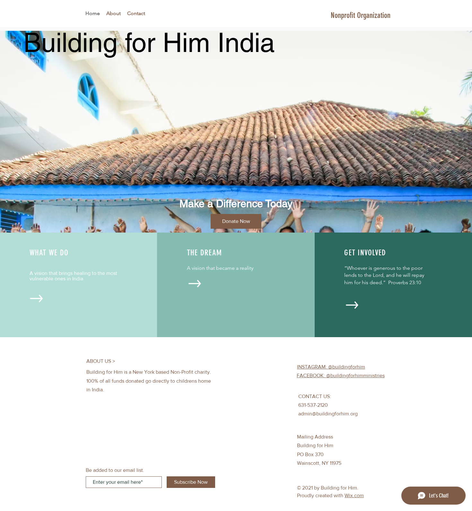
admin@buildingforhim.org (328, 413)
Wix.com (354, 495)
